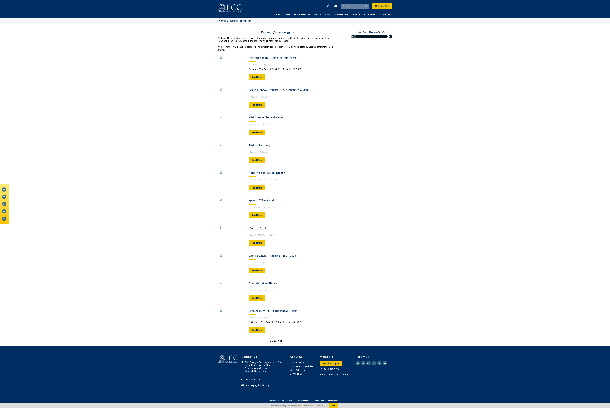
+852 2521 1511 (253, 379)
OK (333, 405)
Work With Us (297, 370)
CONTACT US (385, 14)
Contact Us (296, 374)
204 (276, 341)
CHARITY (356, 14)
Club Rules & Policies (301, 366)
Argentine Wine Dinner (263, 283)
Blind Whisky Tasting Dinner (267, 173)
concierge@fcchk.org (257, 385)
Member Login (331, 363)
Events (222, 20)
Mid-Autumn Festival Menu (266, 117)
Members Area (382, 6)
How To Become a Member (334, 374)
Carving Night (257, 228)
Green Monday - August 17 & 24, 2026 (272, 255)
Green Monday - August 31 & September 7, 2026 (278, 90)
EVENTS (317, 14)
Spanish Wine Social (261, 200)
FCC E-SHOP (369, 14)
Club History (297, 362)
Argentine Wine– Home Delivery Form (272, 58)
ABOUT (277, 14)
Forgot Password (329, 369)
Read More (257, 77)
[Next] (386, 36)
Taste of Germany (260, 145)
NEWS (287, 14)
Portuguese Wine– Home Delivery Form (273, 311)
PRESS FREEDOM (302, 14)
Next (280, 341)
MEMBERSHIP (341, 14)
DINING (328, 14)
